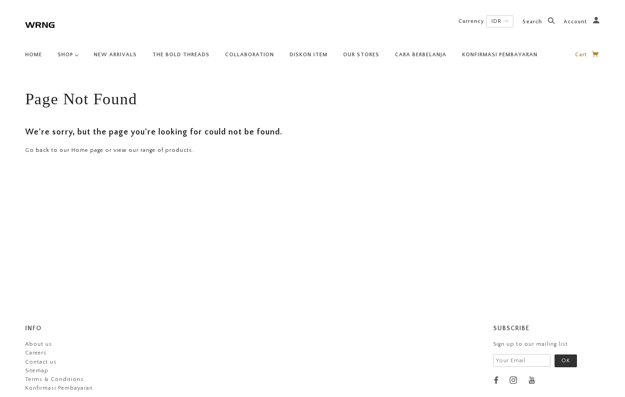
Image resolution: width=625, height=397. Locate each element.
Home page (87, 150)
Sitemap (36, 371)
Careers (36, 353)
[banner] (39, 24)
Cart (582, 55)
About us (38, 344)
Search (533, 22)
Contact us (41, 362)
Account (576, 22)
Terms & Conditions (54, 379)
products (178, 150)
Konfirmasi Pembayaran (59, 388)
